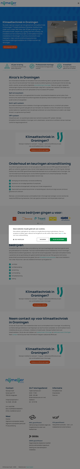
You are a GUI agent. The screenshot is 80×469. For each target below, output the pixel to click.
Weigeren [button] (43, 239)
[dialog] (40, 234)
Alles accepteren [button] (58, 239)
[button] (18, 239)
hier (62, 233)
